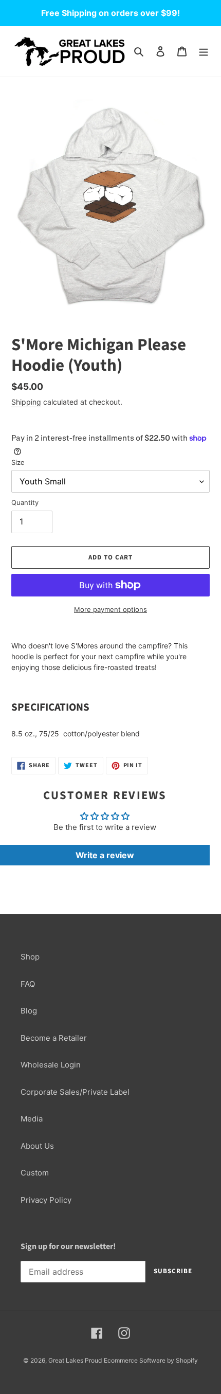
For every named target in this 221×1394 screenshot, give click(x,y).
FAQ (28, 984)
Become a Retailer (54, 1038)
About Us (37, 1146)
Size (18, 462)
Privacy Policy (46, 1200)
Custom (35, 1173)
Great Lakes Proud (75, 1360)
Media (32, 1119)
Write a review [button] (105, 855)
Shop (30, 957)
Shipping (26, 401)
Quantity (25, 502)
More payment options (110, 609)
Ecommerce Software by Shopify (151, 1360)
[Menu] (203, 52)
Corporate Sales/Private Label (75, 1092)
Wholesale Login (51, 1065)
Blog (29, 1011)
